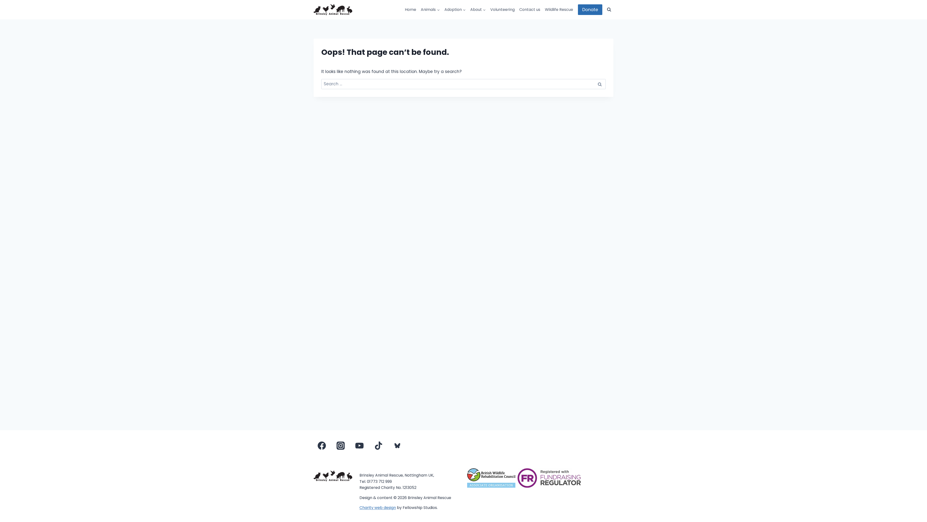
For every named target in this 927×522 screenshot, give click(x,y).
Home (410, 9)
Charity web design (377, 507)
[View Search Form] (609, 9)
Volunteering (502, 9)
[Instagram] (340, 445)
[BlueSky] (397, 445)
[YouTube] (359, 445)
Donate (590, 10)
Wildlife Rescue (559, 9)
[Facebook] (322, 445)
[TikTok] (378, 445)
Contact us (529, 9)
